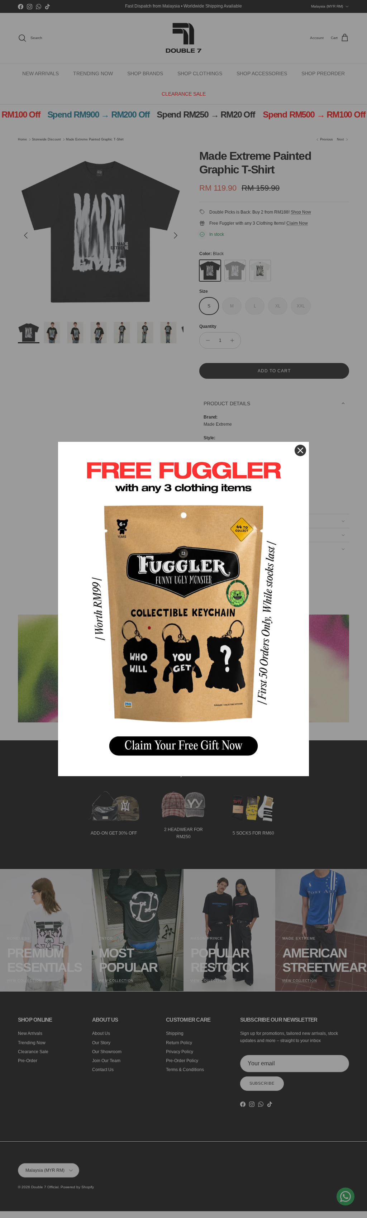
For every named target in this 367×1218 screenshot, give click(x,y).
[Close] (300, 450)
